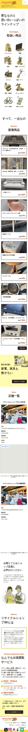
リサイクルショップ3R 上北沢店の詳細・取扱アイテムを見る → (14, 476)
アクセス (17, 725)
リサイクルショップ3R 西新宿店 (14, 483)
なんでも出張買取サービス (14, 712)
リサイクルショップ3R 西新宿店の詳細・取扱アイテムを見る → (14, 553)
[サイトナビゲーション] (25, 2)
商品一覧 (22, 348)
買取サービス (16, 722)
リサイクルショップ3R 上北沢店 (14, 402)
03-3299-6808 (4, 514)
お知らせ (23, 725)
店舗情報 (23, 722)
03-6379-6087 (4, 433)
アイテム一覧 (8, 722)
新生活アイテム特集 (19, 381)
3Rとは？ (11, 725)
